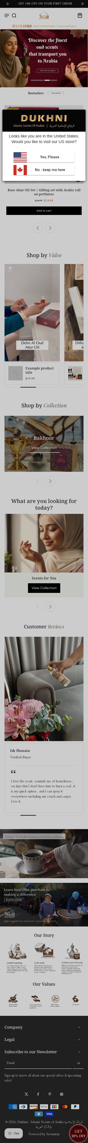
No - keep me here (49, 170)
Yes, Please (49, 157)
